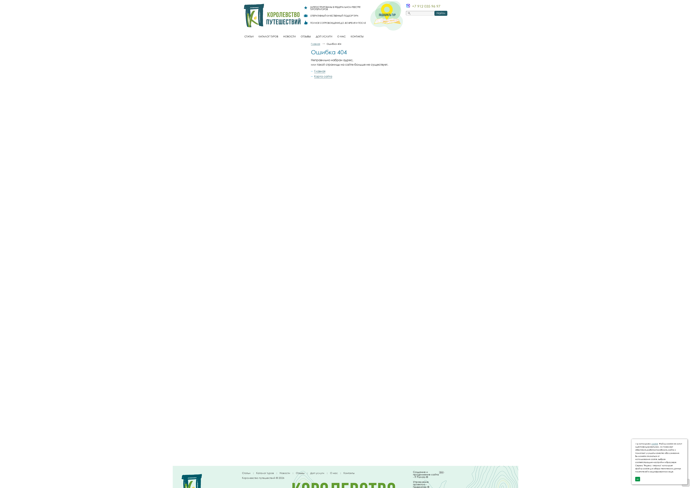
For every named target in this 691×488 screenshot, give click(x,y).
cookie (654, 444)
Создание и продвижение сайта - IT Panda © (426, 474)
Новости (285, 473)
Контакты (349, 473)
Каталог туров (265, 473)
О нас (334, 473)
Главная (315, 43)
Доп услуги (317, 473)
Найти (441, 13)
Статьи (246, 473)
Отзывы (300, 473)
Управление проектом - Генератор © (421, 484)
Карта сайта (323, 76)
